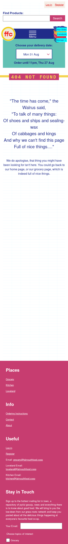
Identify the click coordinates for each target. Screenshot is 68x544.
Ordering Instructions (17, 413)
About (9, 425)
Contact (10, 419)
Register (59, 4)
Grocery (10, 379)
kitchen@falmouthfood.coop (20, 478)
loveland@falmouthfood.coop (21, 469)
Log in (49, 4)
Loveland (10, 391)
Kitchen (10, 385)
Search (57, 18)
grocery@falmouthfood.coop (28, 459)
